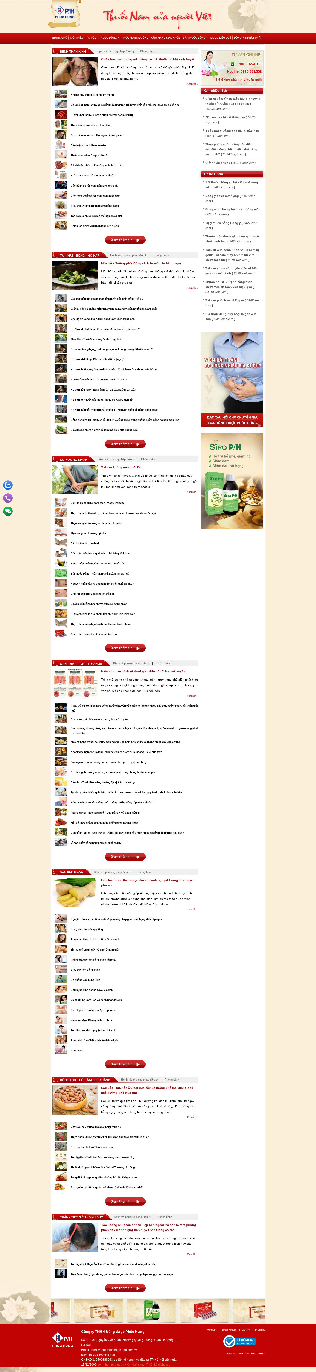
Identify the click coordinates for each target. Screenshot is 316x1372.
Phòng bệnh (147, 51)
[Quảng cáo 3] (232, 426)
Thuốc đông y (109, 37)
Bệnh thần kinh (73, 51)
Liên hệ (247, 1329)
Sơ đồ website (231, 1329)
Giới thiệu (77, 37)
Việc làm (213, 1329)
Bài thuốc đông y (195, 37)
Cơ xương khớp (73, 459)
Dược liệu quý (220, 37)
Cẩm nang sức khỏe (165, 37)
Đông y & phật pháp (248, 37)
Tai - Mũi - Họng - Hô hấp (79, 255)
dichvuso (164, 1364)
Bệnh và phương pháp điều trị (115, 51)
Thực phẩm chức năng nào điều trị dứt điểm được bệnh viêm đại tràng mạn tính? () (231, 149)
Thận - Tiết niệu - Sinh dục (81, 1217)
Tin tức (91, 37)
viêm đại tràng (134, 1364)
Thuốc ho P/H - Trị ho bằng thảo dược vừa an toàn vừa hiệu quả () (229, 287)
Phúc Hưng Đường (135, 37)
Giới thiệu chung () (230, 162)
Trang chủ (59, 37)
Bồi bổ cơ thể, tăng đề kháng (85, 1080)
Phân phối (260, 1329)
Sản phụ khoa (71, 872)
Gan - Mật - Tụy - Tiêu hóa (81, 663)
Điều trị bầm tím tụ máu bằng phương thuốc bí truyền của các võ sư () (233, 103)
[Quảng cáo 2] (232, 528)
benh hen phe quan (110, 1364)
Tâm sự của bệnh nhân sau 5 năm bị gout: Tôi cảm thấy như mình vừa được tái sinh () (232, 255)
